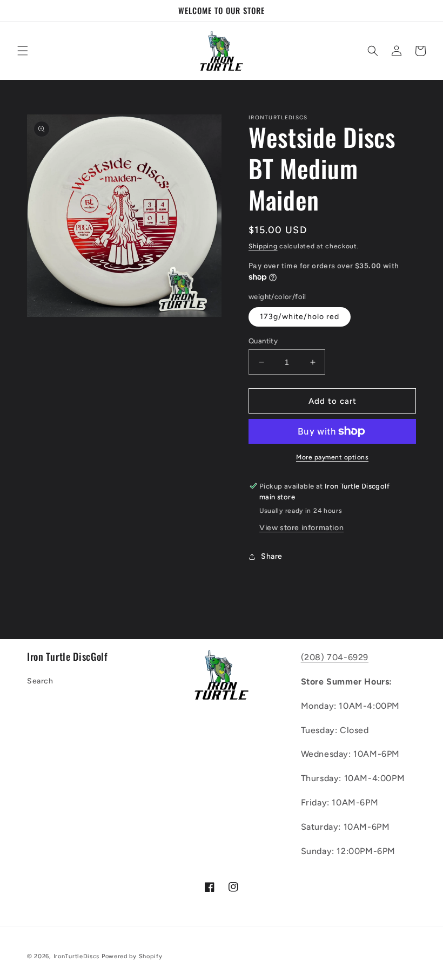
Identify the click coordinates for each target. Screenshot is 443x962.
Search (40, 681)
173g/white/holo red (299, 316)
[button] (23, 51)
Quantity (263, 341)
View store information (301, 527)
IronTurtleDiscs (76, 956)
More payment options (332, 457)
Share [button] (272, 556)
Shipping (263, 246)
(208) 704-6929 (334, 657)
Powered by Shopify (132, 956)
